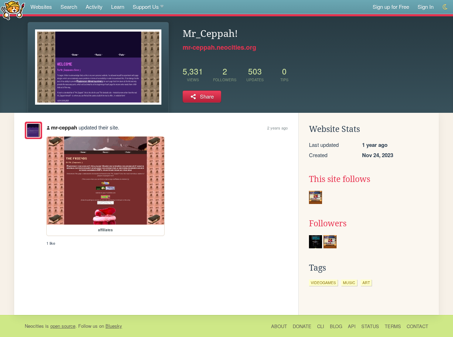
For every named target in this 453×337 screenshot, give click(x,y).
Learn (117, 6)
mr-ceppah (64, 127)
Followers (327, 223)
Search (69, 6)
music (349, 282)
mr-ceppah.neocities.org (219, 47)
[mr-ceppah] (33, 130)
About (279, 326)
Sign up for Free (391, 6)
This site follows (339, 179)
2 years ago (277, 128)
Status (370, 326)
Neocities (34, 325)
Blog (336, 326)
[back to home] (13, 9)
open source (62, 325)
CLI (320, 326)
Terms (393, 326)
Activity (94, 6)
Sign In (426, 6)
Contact (417, 326)
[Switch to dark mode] (445, 7)
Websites (41, 6)
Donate (302, 326)
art (366, 282)
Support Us (146, 6)
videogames (323, 282)
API (352, 326)
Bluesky (113, 325)
